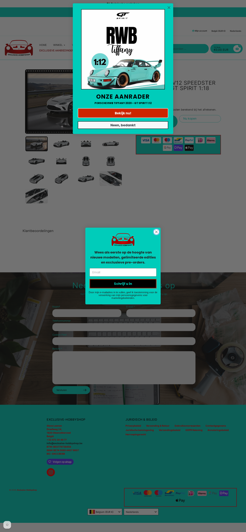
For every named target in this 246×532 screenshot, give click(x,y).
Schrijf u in (123, 283)
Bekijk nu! (123, 113)
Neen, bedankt (123, 125)
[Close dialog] (156, 232)
